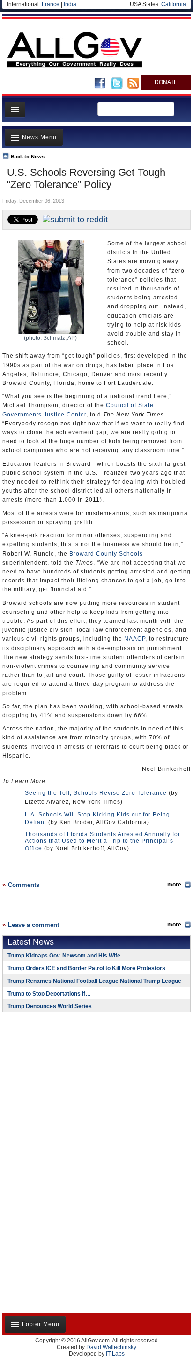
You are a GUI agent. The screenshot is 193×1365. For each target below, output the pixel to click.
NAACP (134, 638)
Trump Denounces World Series (49, 1006)
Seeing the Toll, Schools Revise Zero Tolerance (96, 793)
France (50, 4)
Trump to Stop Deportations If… (49, 993)
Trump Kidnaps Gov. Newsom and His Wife (63, 955)
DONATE (166, 82)
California (173, 4)
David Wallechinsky (111, 1347)
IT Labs (115, 1353)
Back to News (28, 156)
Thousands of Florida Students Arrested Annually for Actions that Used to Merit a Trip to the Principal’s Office (102, 841)
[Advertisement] (60, 1080)
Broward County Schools (106, 553)
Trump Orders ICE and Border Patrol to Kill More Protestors (86, 968)
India (70, 4)
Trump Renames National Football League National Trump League (94, 981)
